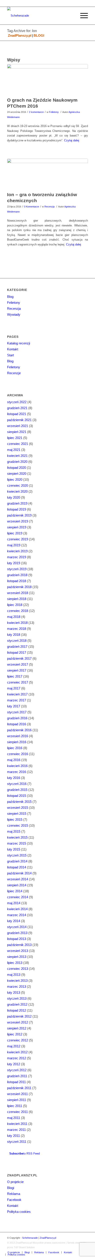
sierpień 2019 (16, 527)
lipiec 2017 (14, 676)
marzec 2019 (16, 557)
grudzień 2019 (17, 503)
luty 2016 (13, 778)
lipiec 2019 (14, 533)
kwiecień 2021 (17, 456)
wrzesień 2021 (17, 426)
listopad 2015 (16, 796)
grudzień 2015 (17, 790)
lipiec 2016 (14, 748)
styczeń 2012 (17, 1070)
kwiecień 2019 (17, 551)
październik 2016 (19, 730)
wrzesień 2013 (17, 951)
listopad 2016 (16, 724)
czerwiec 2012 (17, 1040)
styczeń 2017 (17, 712)
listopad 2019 (16, 509)
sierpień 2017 (16, 670)
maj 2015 (13, 831)
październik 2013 (19, 945)
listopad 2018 (16, 581)
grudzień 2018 (17, 575)
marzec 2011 (16, 1130)
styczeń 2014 (17, 927)
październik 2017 (19, 658)
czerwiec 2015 (17, 825)
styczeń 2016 (17, 784)
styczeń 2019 (17, 569)
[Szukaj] (71, 16)
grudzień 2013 (17, 933)
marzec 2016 (16, 772)
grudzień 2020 (17, 461)
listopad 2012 (16, 1010)
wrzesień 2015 (17, 807)
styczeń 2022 (17, 402)
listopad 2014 (16, 867)
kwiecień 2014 (17, 909)
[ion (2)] (47, 174)
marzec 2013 (16, 986)
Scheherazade (30, 1237)
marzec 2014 (16, 915)
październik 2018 (19, 587)
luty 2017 (13, 706)
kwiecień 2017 (17, 694)
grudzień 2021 (17, 408)
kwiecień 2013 (17, 980)
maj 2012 (13, 1046)
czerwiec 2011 (17, 1112)
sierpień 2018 (16, 599)
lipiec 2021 (14, 438)
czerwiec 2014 (17, 897)
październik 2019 (19, 515)
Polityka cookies (19, 1211)
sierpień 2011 (16, 1100)
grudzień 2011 (17, 1076)
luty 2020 (13, 497)
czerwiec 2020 (17, 485)
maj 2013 (13, 974)
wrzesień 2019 (17, 521)
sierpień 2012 (16, 1028)
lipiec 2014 (14, 891)
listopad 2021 (16, 414)
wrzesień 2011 (17, 1094)
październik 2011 (19, 1088)
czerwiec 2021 (17, 444)
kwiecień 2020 (17, 491)
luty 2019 (13, 563)
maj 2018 (13, 617)
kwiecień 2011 (17, 1124)
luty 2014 (13, 921)
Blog (10, 296)
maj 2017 (13, 688)
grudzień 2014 (17, 861)
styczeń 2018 (17, 640)
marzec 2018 (16, 628)
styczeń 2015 (17, 855)
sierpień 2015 (16, 813)
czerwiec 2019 (17, 539)
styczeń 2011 (16, 1141)
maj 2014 (13, 903)
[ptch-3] (47, 79)
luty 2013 (13, 992)
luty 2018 (13, 634)
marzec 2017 (16, 700)
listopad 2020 (16, 467)
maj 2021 (13, 450)
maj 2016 (13, 760)
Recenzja (49, 206)
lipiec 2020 (14, 479)
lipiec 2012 (14, 1034)
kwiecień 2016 (17, 766)
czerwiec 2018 (17, 611)
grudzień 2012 (17, 1004)
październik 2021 (19, 420)
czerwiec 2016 (17, 754)
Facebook (14, 1200)
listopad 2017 (16, 652)
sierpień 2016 (16, 742)
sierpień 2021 (16, 432)
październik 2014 (19, 873)
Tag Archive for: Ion (22, 31)
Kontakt (12, 349)
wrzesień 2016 (17, 736)
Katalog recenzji (18, 343)
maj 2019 (13, 545)
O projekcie (15, 1182)
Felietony (54, 112)
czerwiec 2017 (17, 682)
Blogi (10, 1188)
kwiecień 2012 (17, 1052)
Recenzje (14, 373)
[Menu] (82, 16)
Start (10, 355)
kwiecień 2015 (17, 837)
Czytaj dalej (71, 140)
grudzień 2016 (17, 718)
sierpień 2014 (16, 885)
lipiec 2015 (14, 819)
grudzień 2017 (17, 646)
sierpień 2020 (16, 473)
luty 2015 (13, 849)
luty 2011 (13, 1135)
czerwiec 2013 (17, 968)
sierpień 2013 (16, 957)
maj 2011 (13, 1118)
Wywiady (13, 314)
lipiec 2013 (14, 963)
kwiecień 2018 (17, 623)
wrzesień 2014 (17, 879)
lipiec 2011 (14, 1106)
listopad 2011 (16, 1082)
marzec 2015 (16, 843)
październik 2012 (19, 1016)
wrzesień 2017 (17, 664)
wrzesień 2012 (17, 1022)
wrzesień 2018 (17, 593)
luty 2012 (13, 1064)
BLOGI (39, 35)
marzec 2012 (16, 1058)
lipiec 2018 (14, 605)
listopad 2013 (16, 939)
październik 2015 (19, 801)
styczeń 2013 (17, 998)
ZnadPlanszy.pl (19, 35)
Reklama (13, 1194)
